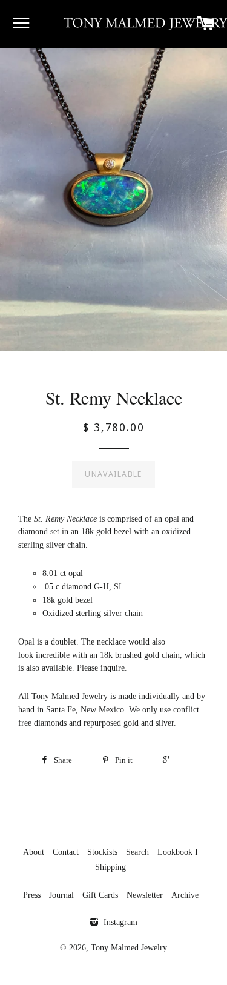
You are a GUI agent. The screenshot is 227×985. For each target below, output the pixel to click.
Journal (61, 895)
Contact (66, 852)
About (33, 852)
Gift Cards (100, 895)
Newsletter (145, 895)
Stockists (102, 852)
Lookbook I (177, 852)
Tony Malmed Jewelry (129, 947)
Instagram (119, 922)
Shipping (110, 867)
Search (137, 852)
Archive (185, 895)
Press (32, 895)
